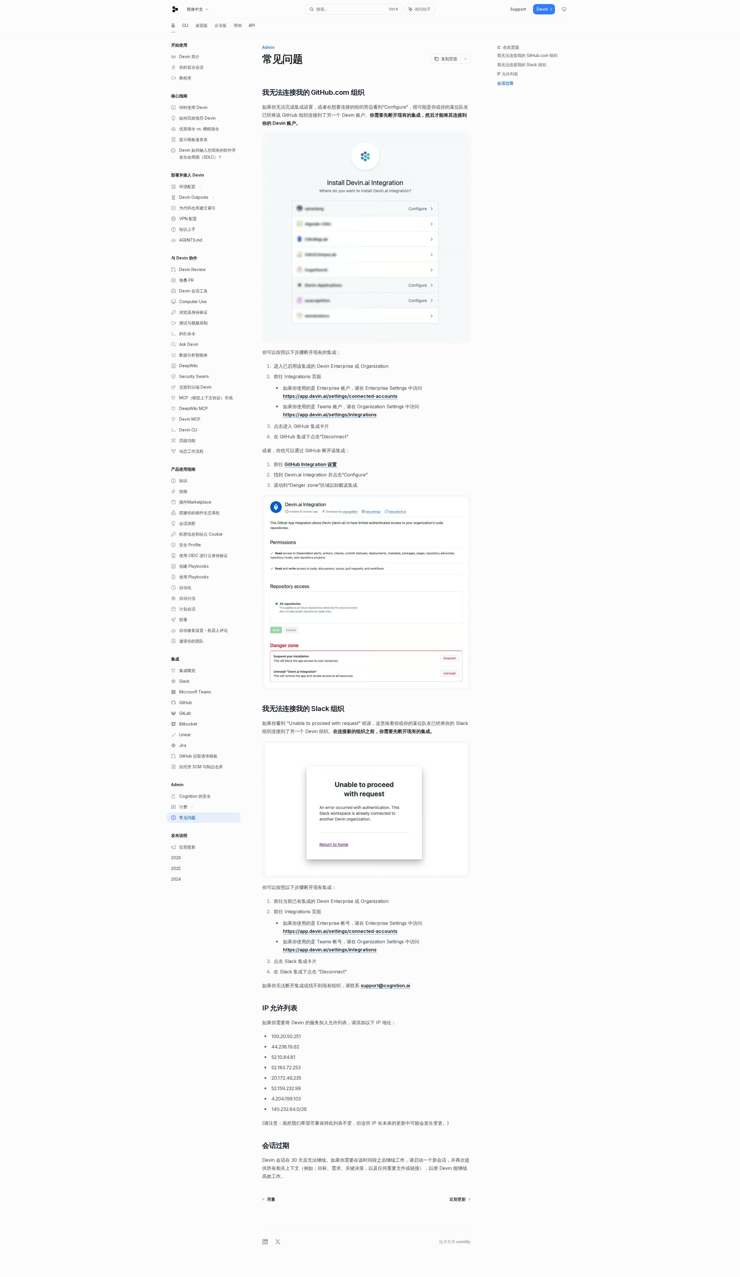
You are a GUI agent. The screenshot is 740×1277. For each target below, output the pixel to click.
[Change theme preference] (564, 9)
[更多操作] (466, 59)
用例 (238, 25)
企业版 (220, 25)
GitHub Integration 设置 (310, 464)
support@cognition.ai (385, 985)
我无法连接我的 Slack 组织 (521, 64)
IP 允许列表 (507, 73)
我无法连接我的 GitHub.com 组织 (527, 55)
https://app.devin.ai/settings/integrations (330, 414)
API (252, 25)
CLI (185, 25)
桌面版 (201, 25)
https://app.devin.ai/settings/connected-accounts (340, 396)
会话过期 (505, 83)
